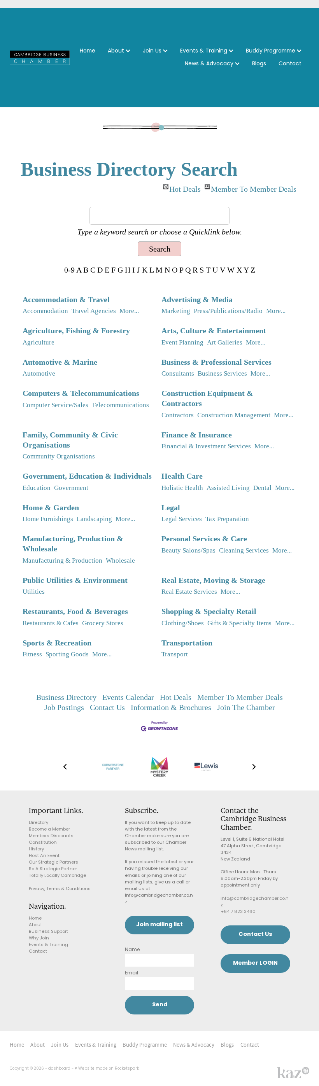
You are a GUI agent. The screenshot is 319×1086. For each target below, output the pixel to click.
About (117, 51)
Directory (38, 823)
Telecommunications (120, 405)
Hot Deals (185, 187)
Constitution (43, 842)
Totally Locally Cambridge (57, 876)
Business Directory (66, 697)
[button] (65, 767)
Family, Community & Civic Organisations (70, 439)
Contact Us (107, 707)
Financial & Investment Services (206, 446)
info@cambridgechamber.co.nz (255, 902)
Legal (170, 507)
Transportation (186, 642)
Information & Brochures (171, 707)
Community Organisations (59, 456)
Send (159, 1005)
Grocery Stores (102, 623)
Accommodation (45, 311)
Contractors (177, 415)
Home (87, 51)
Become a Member (49, 829)
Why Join (39, 938)
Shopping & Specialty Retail (208, 611)
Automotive (39, 373)
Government (71, 487)
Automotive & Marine (60, 362)
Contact (290, 63)
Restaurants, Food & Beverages (75, 611)
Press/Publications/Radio (228, 311)
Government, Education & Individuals (87, 476)
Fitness (32, 654)
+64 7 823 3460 (238, 912)
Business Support (48, 932)
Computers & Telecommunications (81, 393)
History (36, 849)
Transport (174, 654)
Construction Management (233, 415)
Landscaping (94, 519)
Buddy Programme (271, 51)
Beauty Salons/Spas (188, 550)
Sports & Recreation (57, 642)
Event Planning (182, 342)
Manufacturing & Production (62, 560)
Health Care (182, 476)
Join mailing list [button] (159, 925)
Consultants (177, 373)
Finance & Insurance (196, 434)
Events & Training (204, 51)
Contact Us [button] (255, 934)
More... (129, 311)
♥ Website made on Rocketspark (107, 1069)
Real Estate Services (189, 591)
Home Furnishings (48, 519)
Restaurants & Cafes (51, 623)
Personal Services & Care (204, 538)
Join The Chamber (246, 707)
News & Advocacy (210, 63)
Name (132, 950)
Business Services (222, 373)
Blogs (259, 63)
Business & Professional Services (216, 362)
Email (131, 973)
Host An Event (44, 856)
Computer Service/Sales (55, 405)
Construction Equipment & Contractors (207, 398)
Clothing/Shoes (182, 623)
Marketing (175, 311)
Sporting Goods (67, 654)
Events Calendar (128, 697)
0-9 (69, 270)
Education (37, 487)
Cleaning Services (244, 550)
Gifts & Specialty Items (239, 623)
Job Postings (64, 707)
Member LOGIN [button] (255, 963)
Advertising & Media (197, 299)
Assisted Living (228, 487)
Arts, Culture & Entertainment (213, 330)
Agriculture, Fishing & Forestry (76, 330)
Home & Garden (51, 507)
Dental (262, 487)
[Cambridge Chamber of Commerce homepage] (40, 57)
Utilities (34, 591)
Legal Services (181, 519)
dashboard (59, 1069)
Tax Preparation (227, 519)
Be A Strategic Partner (53, 869)
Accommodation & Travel (66, 299)
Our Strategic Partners (53, 862)
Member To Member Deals (253, 187)
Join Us (153, 51)
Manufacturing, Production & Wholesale (73, 543)
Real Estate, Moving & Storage (213, 580)
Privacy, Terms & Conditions (60, 889)
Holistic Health (182, 487)
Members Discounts (51, 836)
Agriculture (38, 342)
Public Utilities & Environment (75, 580)
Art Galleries (224, 342)
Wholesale (120, 560)
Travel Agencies (94, 311)
